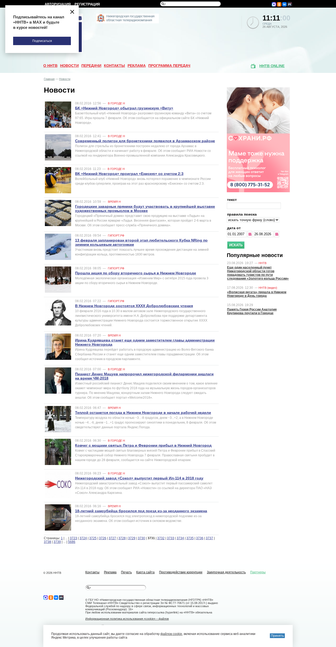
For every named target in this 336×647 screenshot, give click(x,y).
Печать (126, 572)
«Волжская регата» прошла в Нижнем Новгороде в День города (256, 294)
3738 (47, 542)
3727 (112, 538)
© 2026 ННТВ (52, 572)
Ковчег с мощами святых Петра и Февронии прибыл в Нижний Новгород (143, 445)
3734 (180, 538)
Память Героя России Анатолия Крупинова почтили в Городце (252, 311)
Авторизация (58, 4)
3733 (170, 538)
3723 (73, 538)
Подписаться (42, 41)
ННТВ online (272, 66)
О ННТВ (50, 65)
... (250, 234)
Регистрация (87, 4)
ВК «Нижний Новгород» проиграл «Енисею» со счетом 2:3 (129, 174)
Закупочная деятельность (226, 572)
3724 (83, 538)
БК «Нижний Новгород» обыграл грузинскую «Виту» (124, 108)
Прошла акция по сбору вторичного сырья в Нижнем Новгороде (135, 273)
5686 (71, 542)
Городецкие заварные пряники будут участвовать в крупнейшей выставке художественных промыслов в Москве (145, 208)
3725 (93, 538)
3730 (141, 538)
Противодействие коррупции (180, 572)
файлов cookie (171, 634)
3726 (102, 538)
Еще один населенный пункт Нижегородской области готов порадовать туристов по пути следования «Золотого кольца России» (258, 273)
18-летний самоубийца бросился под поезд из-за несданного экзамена (141, 511)
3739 (57, 542)
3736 (199, 538)
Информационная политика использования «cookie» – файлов (127, 618)
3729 (131, 538)
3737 (209, 538)
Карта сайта (145, 572)
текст (232, 199)
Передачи (91, 65)
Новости (69, 65)
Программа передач (169, 65)
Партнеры (258, 572)
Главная (49, 79)
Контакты (114, 65)
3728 (122, 538)
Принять (277, 636)
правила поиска (242, 214)
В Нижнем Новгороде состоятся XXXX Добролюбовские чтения (134, 306)
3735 (190, 538)
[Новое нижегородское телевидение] (127, 22)
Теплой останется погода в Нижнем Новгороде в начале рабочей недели (143, 412)
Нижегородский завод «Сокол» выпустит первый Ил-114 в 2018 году (139, 478)
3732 (161, 538)
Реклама (137, 65)
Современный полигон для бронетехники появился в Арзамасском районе (145, 141)
